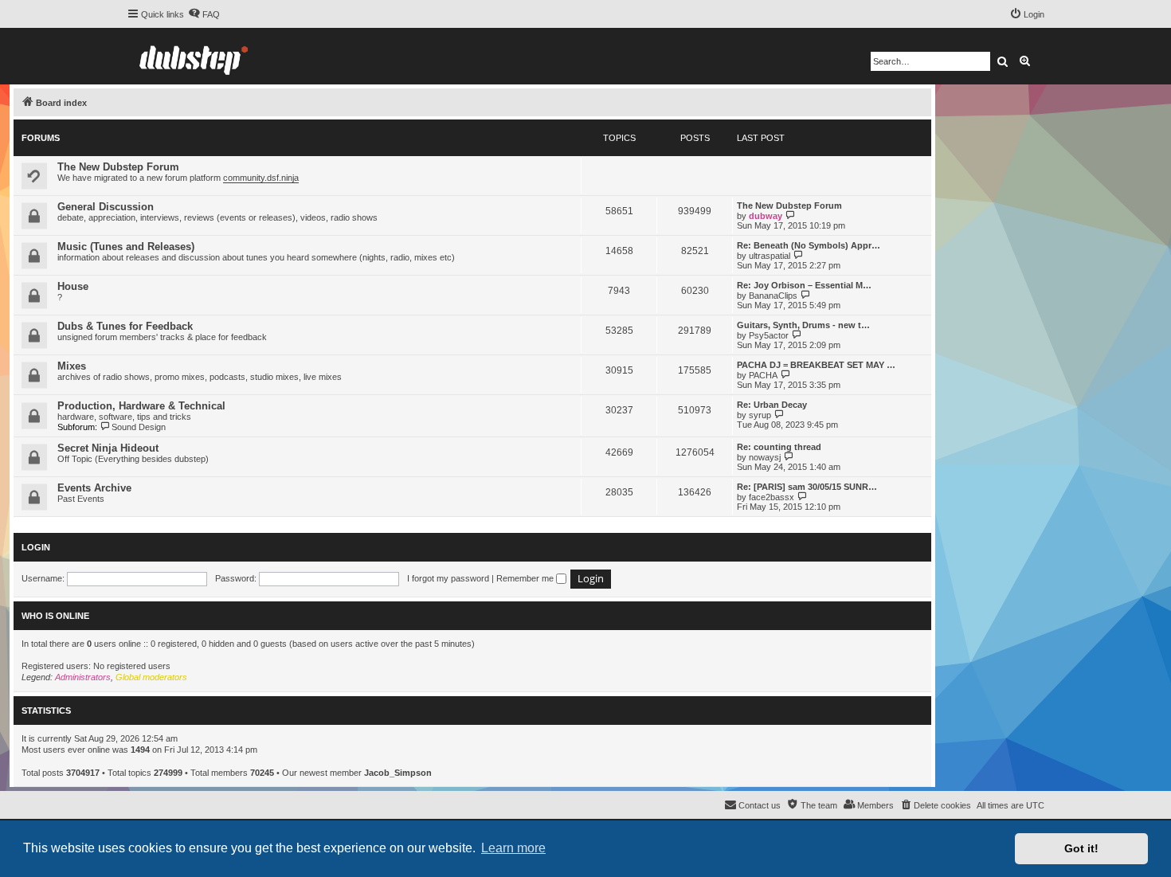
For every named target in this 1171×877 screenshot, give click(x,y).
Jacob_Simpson (398, 772)
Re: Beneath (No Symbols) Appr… (808, 245)
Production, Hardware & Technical (141, 406)
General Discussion (105, 207)
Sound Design (139, 427)
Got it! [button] (1081, 848)
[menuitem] (204, 14)
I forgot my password (448, 578)
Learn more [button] (513, 848)
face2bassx (771, 497)
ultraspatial (769, 255)
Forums (41, 138)
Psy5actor (769, 335)
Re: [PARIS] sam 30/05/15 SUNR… (807, 486)
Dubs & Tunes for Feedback (125, 326)
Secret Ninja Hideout (108, 448)
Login (36, 547)
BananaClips (773, 295)
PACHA (763, 375)
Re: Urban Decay (772, 404)
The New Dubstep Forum (118, 167)
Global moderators (151, 677)
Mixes (71, 366)
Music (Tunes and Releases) (125, 247)
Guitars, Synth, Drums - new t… (803, 325)
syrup (760, 415)
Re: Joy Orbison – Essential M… (804, 285)
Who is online (55, 616)
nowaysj (765, 457)
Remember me (526, 578)
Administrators (83, 677)
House (72, 286)
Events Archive (94, 488)
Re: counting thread (779, 447)
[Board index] (193, 56)
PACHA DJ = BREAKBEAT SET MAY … (816, 365)
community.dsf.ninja (261, 177)
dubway (765, 216)
